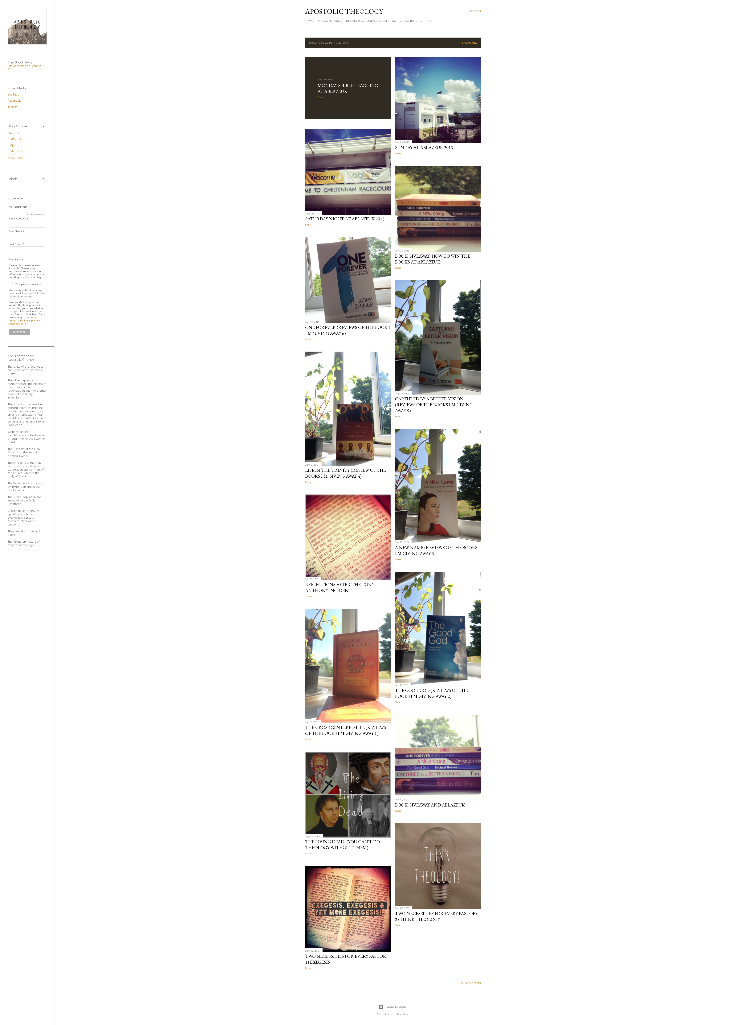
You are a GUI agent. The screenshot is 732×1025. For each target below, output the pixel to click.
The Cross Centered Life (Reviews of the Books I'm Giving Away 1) (345, 730)
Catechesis (408, 20)
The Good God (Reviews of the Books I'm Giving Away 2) (431, 693)
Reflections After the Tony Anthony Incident (339, 587)
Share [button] (321, 97)
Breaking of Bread (361, 20)
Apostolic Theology (344, 11)
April (16, 145)
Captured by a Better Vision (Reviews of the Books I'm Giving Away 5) (434, 405)
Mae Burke (403, 1014)
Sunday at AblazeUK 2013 (424, 147)
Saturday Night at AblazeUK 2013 (345, 219)
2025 (13, 133)
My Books (324, 20)
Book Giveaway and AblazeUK (430, 805)
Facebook (14, 100)
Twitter (12, 106)
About (339, 20)
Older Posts (471, 983)
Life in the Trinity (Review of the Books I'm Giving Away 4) (345, 473)
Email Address (18, 218)
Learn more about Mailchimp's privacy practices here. (24, 320)
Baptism (425, 20)
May (15, 139)
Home (309, 20)
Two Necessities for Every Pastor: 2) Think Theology (436, 916)
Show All (470, 42)
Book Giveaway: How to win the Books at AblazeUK (432, 259)
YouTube (13, 94)
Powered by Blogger (396, 1006)
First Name (16, 231)
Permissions (16, 259)
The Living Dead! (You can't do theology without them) (342, 845)
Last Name (16, 244)
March (16, 151)
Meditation (388, 20)
